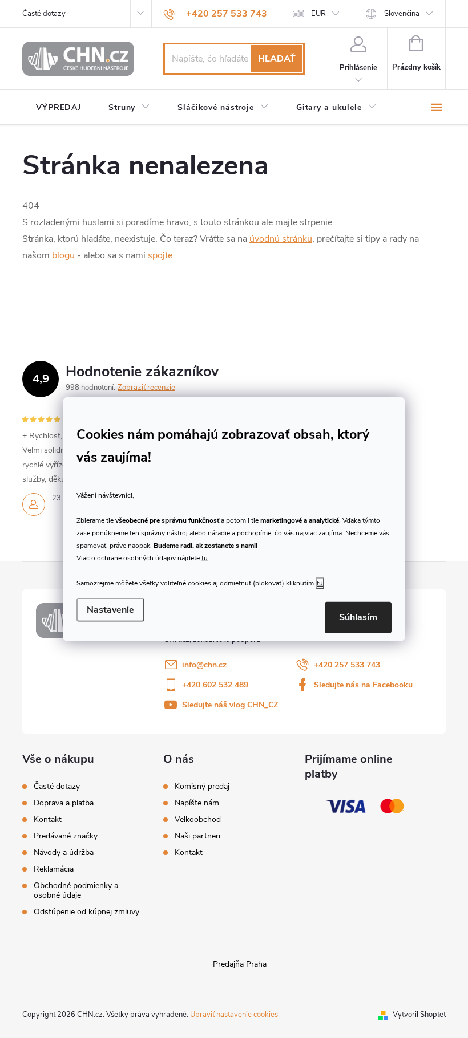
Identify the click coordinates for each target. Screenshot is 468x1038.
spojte (160, 255)
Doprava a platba (64, 802)
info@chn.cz (204, 665)
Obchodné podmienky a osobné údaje (76, 890)
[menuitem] (58, 107)
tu (204, 558)
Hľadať (277, 58)
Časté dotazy (44, 14)
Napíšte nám (197, 803)
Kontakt (48, 819)
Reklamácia (54, 869)
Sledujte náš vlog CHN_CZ (230, 704)
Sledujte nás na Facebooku (363, 684)
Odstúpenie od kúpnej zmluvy (86, 911)
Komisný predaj (202, 786)
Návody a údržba (64, 852)
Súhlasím (358, 617)
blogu (63, 255)
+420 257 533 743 (347, 665)
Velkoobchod (198, 819)
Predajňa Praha (240, 964)
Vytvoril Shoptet (419, 1014)
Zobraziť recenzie (146, 387)
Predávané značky (66, 836)
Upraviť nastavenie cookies (234, 1014)
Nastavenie (110, 610)
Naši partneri (197, 836)
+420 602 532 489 (215, 684)
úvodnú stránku (280, 239)
